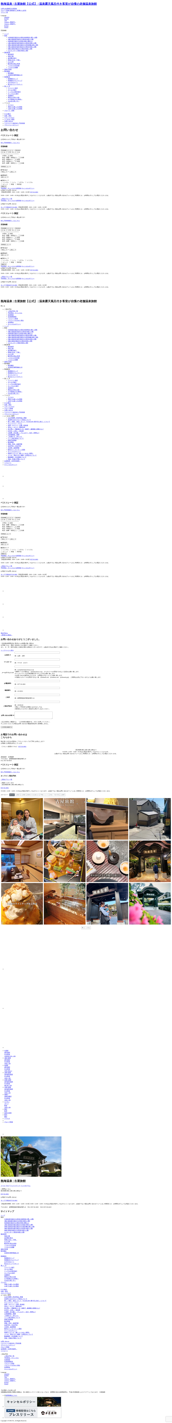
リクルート (7, 463)
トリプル (30, 182)
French (6, 27)
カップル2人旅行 (13, 93)
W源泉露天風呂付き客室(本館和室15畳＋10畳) (22, 37)
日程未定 (18, 150)
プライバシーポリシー (11, 125)
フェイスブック (15, 1185)
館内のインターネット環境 (16, 449)
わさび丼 (11, 62)
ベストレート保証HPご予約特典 (14, 123)
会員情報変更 (12, 316)
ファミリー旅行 (13, 88)
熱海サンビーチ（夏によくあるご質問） (21, 453)
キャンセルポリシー (28, 188)
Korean (6, 25)
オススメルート (13, 375)
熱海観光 (7, 77)
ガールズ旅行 (12, 90)
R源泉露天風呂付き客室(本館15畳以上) (20, 41)
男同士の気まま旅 (13, 97)
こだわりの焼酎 (13, 67)
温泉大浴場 (7, 69)
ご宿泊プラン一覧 (6, 198)
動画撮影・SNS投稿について (17, 457)
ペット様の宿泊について (16, 438)
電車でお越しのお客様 (15, 107)
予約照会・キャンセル (8, 188)
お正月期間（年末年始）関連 (17, 418)
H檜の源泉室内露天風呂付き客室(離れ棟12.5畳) (23, 45)
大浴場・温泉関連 (13, 448)
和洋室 (19, 184)
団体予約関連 (12, 440)
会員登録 (18, 188)
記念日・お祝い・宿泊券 (16, 431)
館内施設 (7, 71)
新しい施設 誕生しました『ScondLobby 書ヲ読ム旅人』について (29, 421)
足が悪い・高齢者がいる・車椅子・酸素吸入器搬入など (26, 429)
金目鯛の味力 (12, 58)
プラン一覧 (4, 12)
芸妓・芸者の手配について (16, 459)
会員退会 (11, 322)
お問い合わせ (8, 121)
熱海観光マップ (13, 78)
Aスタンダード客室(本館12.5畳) (18, 50)
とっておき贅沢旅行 (14, 92)
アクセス (11, 105)
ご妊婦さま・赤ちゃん (15, 436)
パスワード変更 (13, 318)
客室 (5, 35)
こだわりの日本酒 (13, 65)
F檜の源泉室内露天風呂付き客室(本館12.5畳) (22, 47)
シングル (6, 182)
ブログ (7, 1185)
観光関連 (11, 442)
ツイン (14, 182)
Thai (5, 20)
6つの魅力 (7, 114)
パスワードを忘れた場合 (16, 320)
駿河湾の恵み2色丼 (14, 63)
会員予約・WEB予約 (14, 446)
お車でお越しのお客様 (15, 108)
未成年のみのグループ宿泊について (19, 419)
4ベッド (5, 184)
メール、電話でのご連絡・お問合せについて (22, 455)
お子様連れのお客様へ (15, 99)
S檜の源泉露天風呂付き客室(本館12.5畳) (21, 39)
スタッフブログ (9, 117)
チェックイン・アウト (15, 423)
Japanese (6, 17)
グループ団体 (8, 408)
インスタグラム (25, 1185)
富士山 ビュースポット (15, 84)
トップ (6, 34)
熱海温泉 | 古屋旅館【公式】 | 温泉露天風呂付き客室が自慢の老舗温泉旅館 (49, 3)
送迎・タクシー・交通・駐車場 (18, 425)
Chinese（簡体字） (10, 24)
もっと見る (86, 927)
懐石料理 (7, 52)
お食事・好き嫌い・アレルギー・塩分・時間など (23, 433)
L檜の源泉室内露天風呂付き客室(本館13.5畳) (22, 43)
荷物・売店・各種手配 (15, 444)
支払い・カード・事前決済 (16, 427)
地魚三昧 (11, 56)
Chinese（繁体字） (10, 22)
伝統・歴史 (7, 115)
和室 (12, 184)
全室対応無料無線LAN (15, 75)
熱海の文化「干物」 (14, 60)
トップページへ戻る (7, 650)
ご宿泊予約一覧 (13, 311)
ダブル (21, 182)
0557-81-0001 (34, 192)
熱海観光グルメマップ (15, 80)
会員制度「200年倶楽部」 (12, 461)
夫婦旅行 (11, 95)
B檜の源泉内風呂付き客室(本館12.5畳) (20, 49)
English (6, 19)
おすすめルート (13, 82)
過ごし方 (7, 86)
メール (3, 1185)
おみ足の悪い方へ (13, 101)
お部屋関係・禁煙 (13, 434)
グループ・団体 (9, 110)
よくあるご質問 (9, 119)
